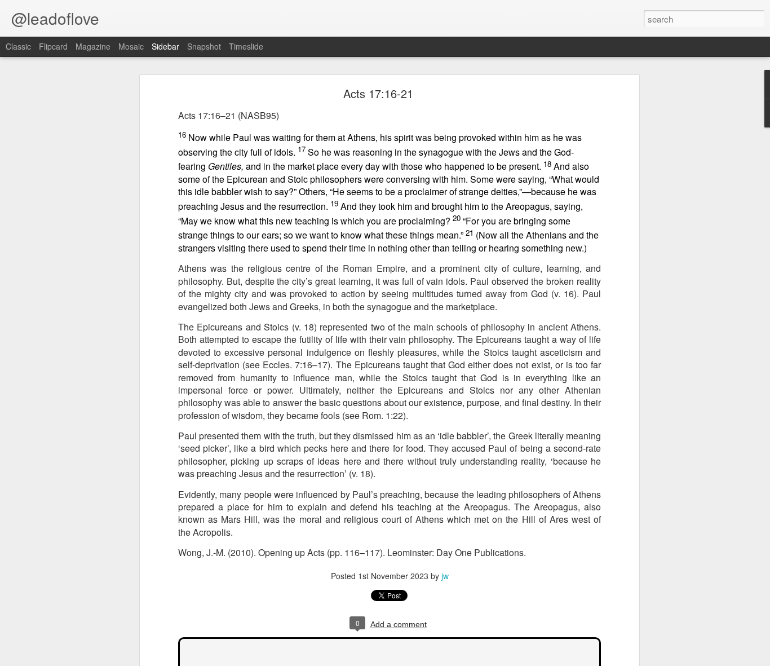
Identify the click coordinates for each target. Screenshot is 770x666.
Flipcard (53, 46)
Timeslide (246, 46)
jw (445, 575)
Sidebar (165, 46)
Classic (18, 46)
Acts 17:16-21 (378, 93)
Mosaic (131, 46)
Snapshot (204, 46)
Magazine (93, 46)
